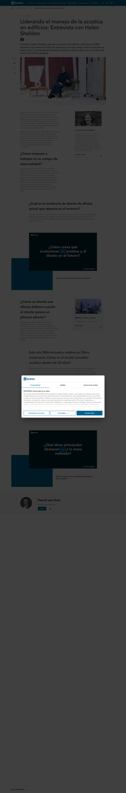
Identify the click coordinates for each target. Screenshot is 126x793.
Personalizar (62, 413)
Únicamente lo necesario (36, 413)
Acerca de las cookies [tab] (91, 385)
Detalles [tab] (63, 385)
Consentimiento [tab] (35, 385)
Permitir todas (89, 413)
